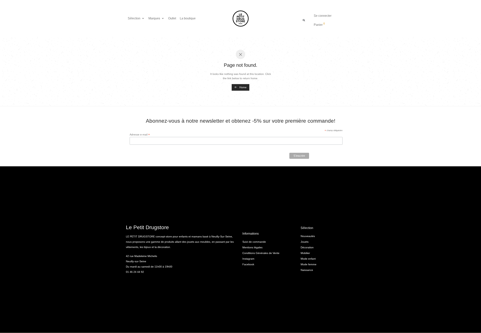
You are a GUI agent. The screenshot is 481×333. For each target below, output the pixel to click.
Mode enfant (308, 258)
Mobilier (305, 253)
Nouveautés (308, 236)
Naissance (307, 269)
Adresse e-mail (140, 134)
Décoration (307, 247)
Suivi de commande (254, 241)
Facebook (248, 264)
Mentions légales (252, 247)
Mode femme (308, 264)
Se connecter (322, 15)
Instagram (248, 258)
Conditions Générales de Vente (260, 253)
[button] (136, 18)
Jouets (305, 241)
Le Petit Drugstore (147, 227)
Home (243, 87)
